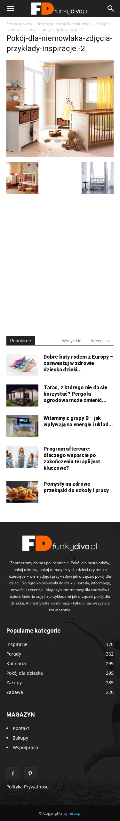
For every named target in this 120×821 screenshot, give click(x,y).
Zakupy (20, 738)
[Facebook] (12, 773)
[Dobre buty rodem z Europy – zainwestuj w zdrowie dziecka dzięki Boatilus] (22, 365)
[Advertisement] (60, 262)
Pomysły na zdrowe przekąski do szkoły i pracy (76, 487)
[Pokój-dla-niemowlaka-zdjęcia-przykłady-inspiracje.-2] (60, 155)
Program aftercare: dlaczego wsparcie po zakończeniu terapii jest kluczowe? (72, 458)
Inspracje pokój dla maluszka (63, 24)
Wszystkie (71, 340)
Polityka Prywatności (28, 787)
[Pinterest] (30, 773)
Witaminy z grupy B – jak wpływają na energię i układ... (78, 421)
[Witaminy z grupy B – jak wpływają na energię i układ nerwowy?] (22, 426)
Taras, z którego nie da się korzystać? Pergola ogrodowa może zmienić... (75, 393)
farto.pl (74, 813)
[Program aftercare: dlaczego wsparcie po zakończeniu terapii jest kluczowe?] (22, 457)
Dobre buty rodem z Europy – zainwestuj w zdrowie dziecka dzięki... (78, 363)
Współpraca (25, 747)
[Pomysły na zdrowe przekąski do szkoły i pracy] (22, 492)
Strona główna (19, 24)
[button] (10, 8)
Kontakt (21, 728)
